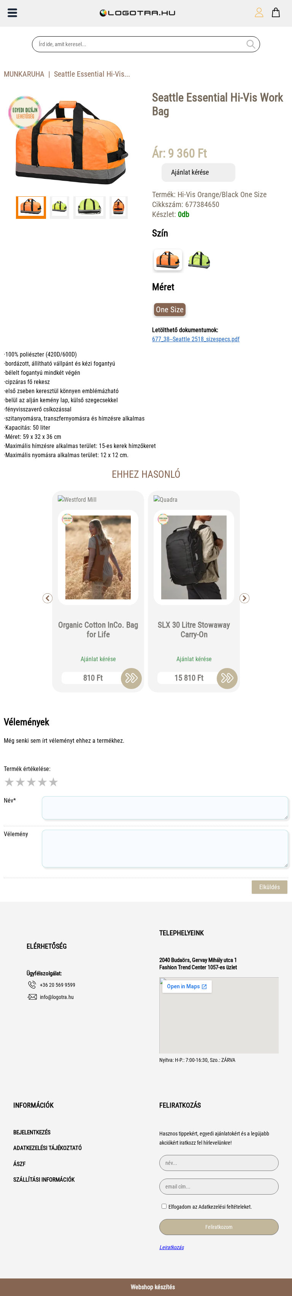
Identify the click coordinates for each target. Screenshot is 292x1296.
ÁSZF (19, 1164)
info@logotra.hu (57, 997)
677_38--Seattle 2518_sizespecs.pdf (196, 339)
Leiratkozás (171, 1247)
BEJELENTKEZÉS (32, 1132)
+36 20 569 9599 (57, 985)
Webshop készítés (153, 1287)
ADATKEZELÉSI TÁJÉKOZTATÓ (47, 1148)
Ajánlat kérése (190, 172)
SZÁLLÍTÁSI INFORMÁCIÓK (44, 1179)
